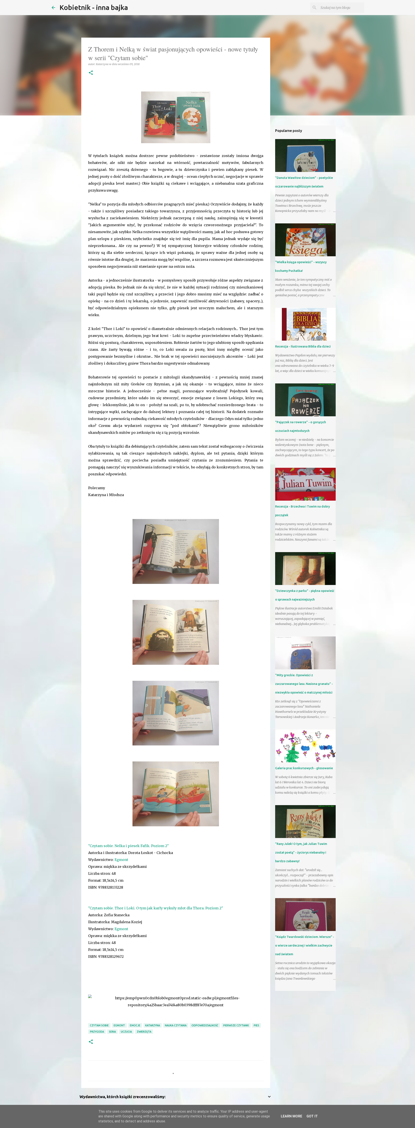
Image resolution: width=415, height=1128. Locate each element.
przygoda (97, 1031)
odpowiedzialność (205, 1025)
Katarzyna (152, 1025)
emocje (135, 1025)
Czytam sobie (99, 1025)
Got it (312, 1116)
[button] (90, 73)
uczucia (126, 1031)
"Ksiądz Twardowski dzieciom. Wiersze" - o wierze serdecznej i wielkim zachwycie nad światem (304, 945)
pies (256, 1025)
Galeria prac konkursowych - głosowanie (304, 768)
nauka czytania (176, 1025)
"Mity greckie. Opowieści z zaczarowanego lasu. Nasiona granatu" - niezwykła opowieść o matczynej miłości (304, 683)
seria (112, 1031)
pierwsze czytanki (236, 1025)
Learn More (291, 1116)
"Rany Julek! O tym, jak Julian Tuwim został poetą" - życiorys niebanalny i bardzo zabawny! (301, 852)
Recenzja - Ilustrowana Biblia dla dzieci (303, 346)
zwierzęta (144, 1031)
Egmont (121, 859)
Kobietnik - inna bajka (93, 7)
